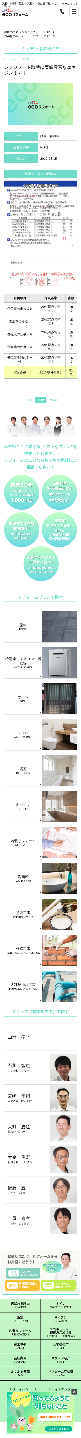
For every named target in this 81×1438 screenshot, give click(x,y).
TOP (40, 400)
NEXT (54, 400)
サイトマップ (61, 1389)
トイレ (60, 1305)
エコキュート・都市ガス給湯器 (61, 1333)
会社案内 (20, 1359)
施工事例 (20, 1346)
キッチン (60, 1319)
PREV (27, 400)
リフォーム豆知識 (60, 1373)
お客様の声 (61, 1346)
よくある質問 (20, 1373)
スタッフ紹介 (60, 1359)
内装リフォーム (20, 1332)
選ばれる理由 (20, 1305)
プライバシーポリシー (28, 1389)
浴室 (20, 1319)
